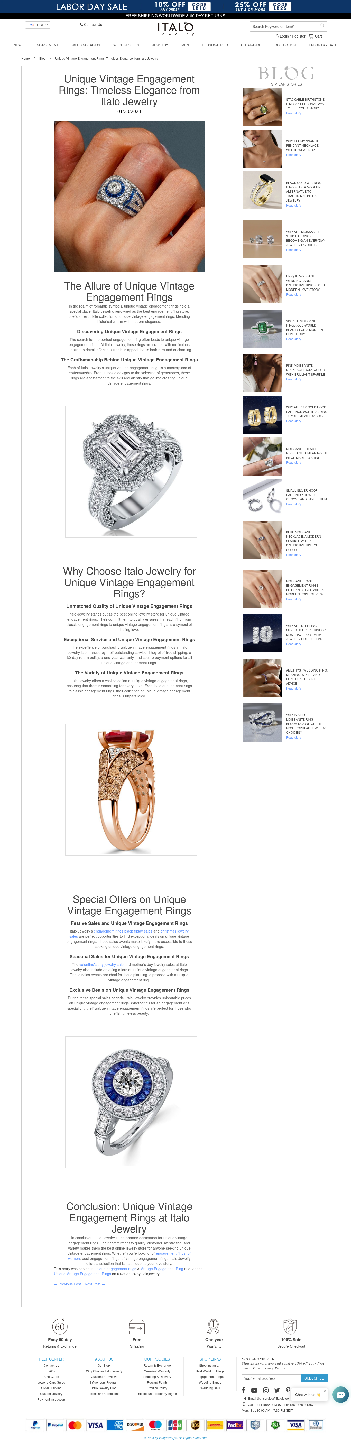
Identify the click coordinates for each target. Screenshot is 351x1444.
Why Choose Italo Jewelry (104, 1371)
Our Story (104, 1365)
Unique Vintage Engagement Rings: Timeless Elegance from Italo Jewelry (129, 89)
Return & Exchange (157, 1365)
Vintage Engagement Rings (168, 359)
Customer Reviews (104, 1376)
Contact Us (92, 24)
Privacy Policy (157, 1388)
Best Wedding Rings (210, 1371)
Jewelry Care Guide (51, 1382)
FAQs (51, 1371)
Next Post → (95, 1284)
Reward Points (157, 1382)
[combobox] (288, 26)
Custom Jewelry (51, 1393)
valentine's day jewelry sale (101, 964)
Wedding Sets (210, 1388)
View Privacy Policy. (269, 1368)
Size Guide (51, 1376)
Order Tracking (51, 1388)
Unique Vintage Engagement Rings (82, 1273)
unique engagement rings (115, 1268)
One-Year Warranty (157, 1371)
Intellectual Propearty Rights (157, 1393)
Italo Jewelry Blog (104, 1388)
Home (26, 58)
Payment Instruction (51, 1399)
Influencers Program (104, 1382)
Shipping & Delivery (157, 1376)
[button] (37, 25)
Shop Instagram (210, 1365)
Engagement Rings (129, 296)
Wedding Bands (210, 1382)
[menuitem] (17, 45)
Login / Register (292, 36)
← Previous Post (67, 1284)
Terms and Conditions (104, 1393)
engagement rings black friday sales (123, 931)
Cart (318, 36)
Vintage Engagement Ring (162, 1268)
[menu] (175, 45)
